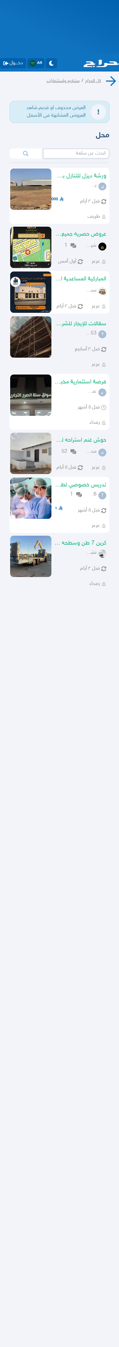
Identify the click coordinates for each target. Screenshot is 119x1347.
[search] (26, 153)
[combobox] (76, 153)
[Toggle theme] (51, 63)
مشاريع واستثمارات (63, 81)
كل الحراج (93, 81)
